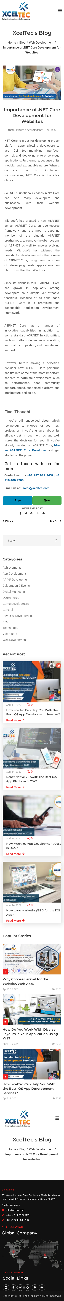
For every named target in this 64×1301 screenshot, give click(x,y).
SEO (5, 621)
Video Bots (10, 634)
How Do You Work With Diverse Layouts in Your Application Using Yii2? (30, 1034)
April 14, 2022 (13, 705)
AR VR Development (16, 579)
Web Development (31, 130)
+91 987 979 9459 (40, 475)
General (8, 609)
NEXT (54, 520)
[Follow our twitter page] (20, 1287)
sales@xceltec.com (36, 488)
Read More (13, 720)
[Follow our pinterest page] (35, 1287)
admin (11, 130)
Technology (10, 628)
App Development (14, 573)
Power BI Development (18, 615)
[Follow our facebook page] (13, 1287)
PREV (9, 520)
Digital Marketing (14, 591)
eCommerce (11, 597)
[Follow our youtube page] (42, 1287)
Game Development (16, 603)
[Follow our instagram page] (27, 1287)
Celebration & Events (16, 585)
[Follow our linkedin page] (6, 1287)
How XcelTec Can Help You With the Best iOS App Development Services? (29, 1088)
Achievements (12, 567)
